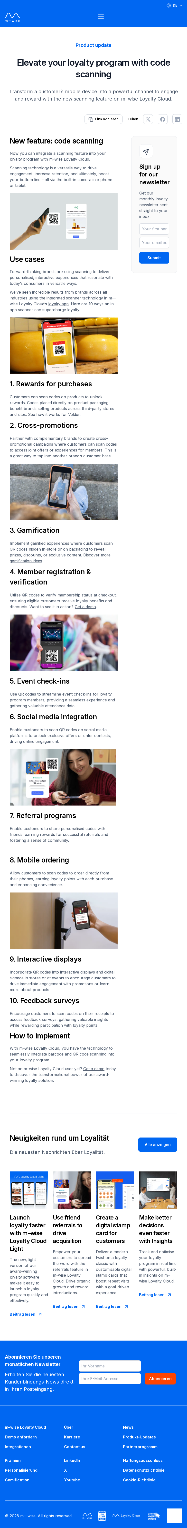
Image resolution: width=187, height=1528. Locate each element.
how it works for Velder (58, 414)
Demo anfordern (21, 1437)
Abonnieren (160, 1378)
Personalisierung (21, 1470)
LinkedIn (72, 1460)
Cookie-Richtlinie (139, 1479)
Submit (154, 257)
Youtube (72, 1479)
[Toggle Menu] (101, 17)
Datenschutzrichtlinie (144, 1470)
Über (68, 1427)
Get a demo (85, 606)
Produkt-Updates (139, 1437)
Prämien (13, 1460)
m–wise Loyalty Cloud (69, 159)
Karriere (72, 1437)
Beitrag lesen (22, 1314)
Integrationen (18, 1446)
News (128, 1427)
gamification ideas (26, 560)
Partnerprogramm (140, 1446)
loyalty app (58, 303)
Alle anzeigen (158, 1144)
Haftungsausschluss (143, 1460)
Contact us (74, 1446)
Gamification (17, 1479)
